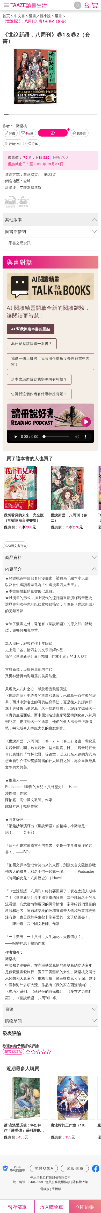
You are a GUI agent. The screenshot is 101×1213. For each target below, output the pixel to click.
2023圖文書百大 (15, 545)
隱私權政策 (80, 1181)
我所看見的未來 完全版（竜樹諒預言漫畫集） (24, 517)
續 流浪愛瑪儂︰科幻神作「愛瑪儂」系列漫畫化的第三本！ (24, 1130)
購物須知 (13, 1020)
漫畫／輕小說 (40, 15)
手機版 (56, 1188)
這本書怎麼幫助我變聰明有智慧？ (39, 379)
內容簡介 (13, 569)
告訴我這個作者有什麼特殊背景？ (39, 393)
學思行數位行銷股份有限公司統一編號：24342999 (42, 1179)
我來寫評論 (13, 1051)
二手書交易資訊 (18, 242)
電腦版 (44, 1188)
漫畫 (58, 15)
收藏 (29, 133)
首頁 (6, 15)
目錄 (9, 1009)
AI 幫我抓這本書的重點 (30, 328)
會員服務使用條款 (57, 1181)
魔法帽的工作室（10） (69, 1124)
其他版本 (13, 219)
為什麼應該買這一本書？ (31, 343)
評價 (12, 133)
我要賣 (81, 133)
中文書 (19, 15)
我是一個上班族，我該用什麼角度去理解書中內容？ (50, 361)
